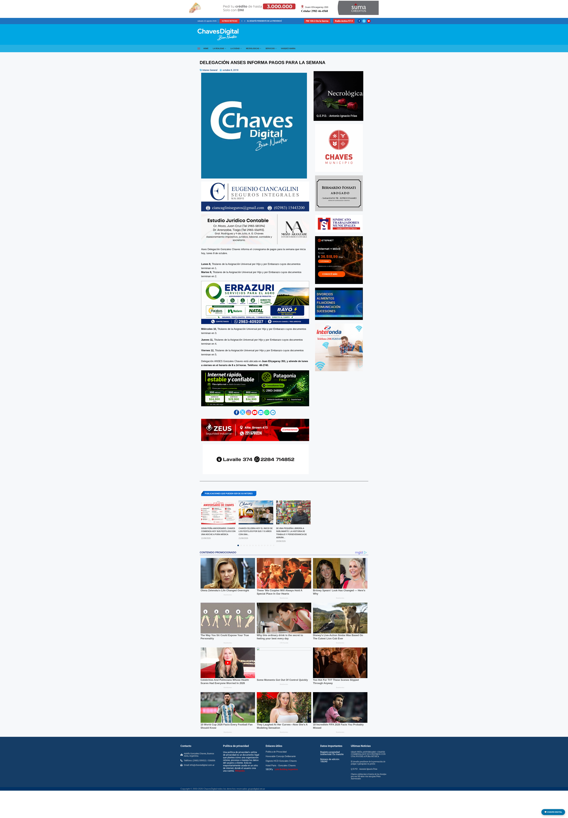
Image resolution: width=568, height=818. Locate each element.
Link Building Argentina (286, 769)
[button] (242, 21)
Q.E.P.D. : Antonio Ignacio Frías (337, 116)
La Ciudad (235, 48)
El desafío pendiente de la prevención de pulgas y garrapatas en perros (368, 762)
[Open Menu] (198, 48)
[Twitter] (364, 21)
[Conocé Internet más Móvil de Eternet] (339, 260)
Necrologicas (252, 48)
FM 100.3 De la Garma (317, 21)
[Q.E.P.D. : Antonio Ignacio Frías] (338, 96)
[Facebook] (359, 21)
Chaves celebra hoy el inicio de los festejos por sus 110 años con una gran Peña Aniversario (368, 776)
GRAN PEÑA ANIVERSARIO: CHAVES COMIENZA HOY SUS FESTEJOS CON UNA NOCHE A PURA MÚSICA (218, 531)
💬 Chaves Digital (553, 812)
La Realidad (218, 48)
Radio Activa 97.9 (344, 21)
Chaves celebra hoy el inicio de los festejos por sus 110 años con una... (256, 531)
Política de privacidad (236, 745)
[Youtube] (369, 21)
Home (205, 48)
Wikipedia (240, 770)
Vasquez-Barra (288, 48)
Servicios (270, 48)
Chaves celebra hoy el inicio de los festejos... (269, 21)
